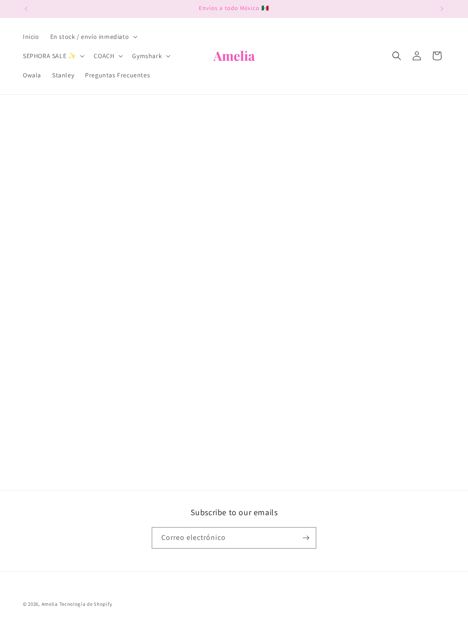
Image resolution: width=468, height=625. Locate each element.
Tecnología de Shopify (85, 604)
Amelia (50, 604)
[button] (93, 36)
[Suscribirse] (306, 538)
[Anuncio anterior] (26, 8)
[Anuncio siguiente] (442, 8)
